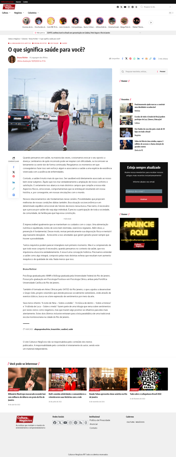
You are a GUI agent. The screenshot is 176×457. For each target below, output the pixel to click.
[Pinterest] (132, 7)
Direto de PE (139, 150)
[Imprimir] (154, 59)
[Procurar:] (140, 71)
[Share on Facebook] (122, 59)
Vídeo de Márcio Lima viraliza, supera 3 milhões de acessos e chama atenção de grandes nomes (149, 144)
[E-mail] (146, 59)
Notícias (137, 111)
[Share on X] (126, 59)
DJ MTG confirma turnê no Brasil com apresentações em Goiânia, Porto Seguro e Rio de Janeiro (78, 33)
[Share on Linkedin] (138, 59)
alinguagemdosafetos (42, 329)
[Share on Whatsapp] (134, 59)
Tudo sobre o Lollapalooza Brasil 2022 (145, 394)
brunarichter (55, 329)
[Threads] (136, 7)
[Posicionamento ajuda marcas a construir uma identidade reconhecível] (126, 108)
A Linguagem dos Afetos (20, 43)
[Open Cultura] (9, 13)
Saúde (64, 43)
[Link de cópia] (150, 59)
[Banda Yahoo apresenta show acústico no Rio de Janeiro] (108, 379)
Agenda (134, 389)
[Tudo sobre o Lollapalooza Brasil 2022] (149, 379)
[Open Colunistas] (38, 13)
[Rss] (80, 422)
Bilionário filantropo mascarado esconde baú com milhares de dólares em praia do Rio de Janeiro (26, 397)
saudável (64, 329)
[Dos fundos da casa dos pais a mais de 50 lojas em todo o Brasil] (126, 132)
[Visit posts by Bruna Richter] (12, 59)
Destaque (54, 43)
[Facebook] (118, 7)
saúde (71, 329)
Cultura (137, 123)
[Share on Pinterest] (130, 59)
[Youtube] (125, 7)
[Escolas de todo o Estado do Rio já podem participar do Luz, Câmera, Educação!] (126, 120)
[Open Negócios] (23, 13)
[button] (140, 33)
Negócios (138, 135)
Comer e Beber (56, 389)
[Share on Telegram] (142, 59)
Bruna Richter (40, 43)
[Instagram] (129, 7)
